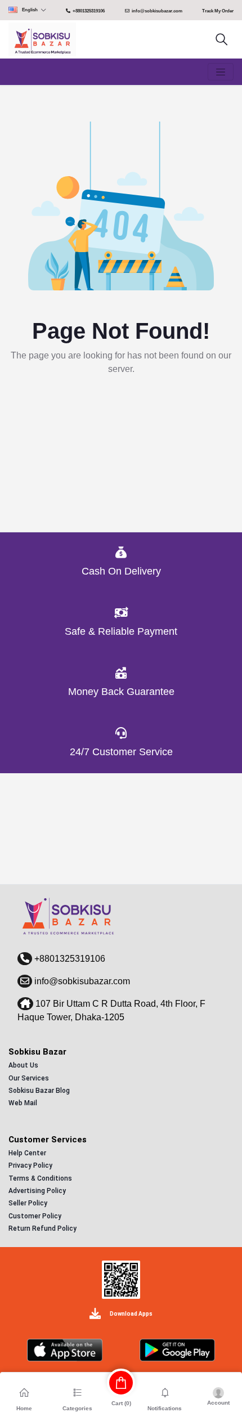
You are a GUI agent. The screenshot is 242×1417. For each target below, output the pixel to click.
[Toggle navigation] (221, 72)
